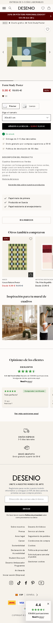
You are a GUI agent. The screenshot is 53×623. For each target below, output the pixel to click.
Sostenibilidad (18, 545)
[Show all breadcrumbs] (5, 23)
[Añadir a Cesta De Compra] (30, 274)
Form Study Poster (36, 23)
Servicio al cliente (36, 531)
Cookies (32, 545)
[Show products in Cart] (49, 8)
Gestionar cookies (36, 561)
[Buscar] (10, 8)
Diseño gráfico (17, 23)
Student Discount (17, 558)
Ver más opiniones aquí (26, 413)
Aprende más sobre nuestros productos (26, 185)
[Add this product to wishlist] (47, 29)
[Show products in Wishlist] (43, 8)
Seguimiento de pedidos (39, 536)
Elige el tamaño (9, 112)
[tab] (6, 80)
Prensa (22, 531)
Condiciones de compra (39, 541)
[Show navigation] (4, 8)
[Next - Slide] (50, 52)
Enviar (26, 509)
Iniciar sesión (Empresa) (14, 575)
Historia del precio (10, 179)
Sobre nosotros (18, 527)
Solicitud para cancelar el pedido (38, 555)
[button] (38, 611)
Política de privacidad (33, 515)
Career (21, 541)
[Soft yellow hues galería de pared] (19, 322)
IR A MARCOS (26, 220)
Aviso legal (20, 536)
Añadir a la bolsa (26, 126)
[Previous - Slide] (3, 52)
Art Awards (20, 570)
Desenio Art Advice (37, 527)
